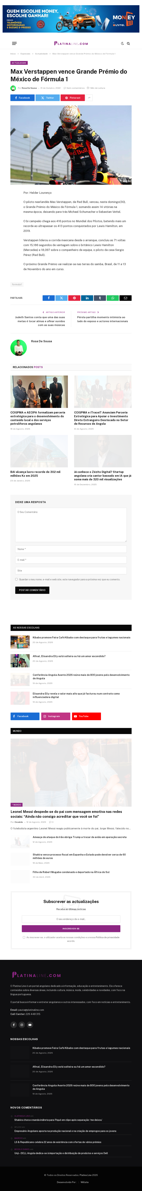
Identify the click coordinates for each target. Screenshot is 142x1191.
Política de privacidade (107, 937)
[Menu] (14, 43)
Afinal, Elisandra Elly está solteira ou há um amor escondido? (69, 656)
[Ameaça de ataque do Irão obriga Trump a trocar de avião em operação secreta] (20, 841)
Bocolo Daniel (22, 1149)
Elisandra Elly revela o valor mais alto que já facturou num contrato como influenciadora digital (76, 695)
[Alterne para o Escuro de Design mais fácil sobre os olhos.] (122, 43)
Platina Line (86, 1175)
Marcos (18, 1138)
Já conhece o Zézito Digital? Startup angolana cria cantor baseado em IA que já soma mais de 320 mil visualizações (102, 475)
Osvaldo (19, 822)
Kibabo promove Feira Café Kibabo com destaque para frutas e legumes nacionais (81, 637)
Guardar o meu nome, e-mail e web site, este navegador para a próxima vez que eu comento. (69, 579)
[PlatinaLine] (71, 43)
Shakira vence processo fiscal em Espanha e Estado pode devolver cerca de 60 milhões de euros (79, 856)
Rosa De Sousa (29, 88)
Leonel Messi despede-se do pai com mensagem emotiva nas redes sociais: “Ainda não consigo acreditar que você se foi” (66, 814)
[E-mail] (13, 237)
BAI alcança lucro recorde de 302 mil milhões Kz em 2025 (35, 473)
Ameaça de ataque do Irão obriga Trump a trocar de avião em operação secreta (80, 837)
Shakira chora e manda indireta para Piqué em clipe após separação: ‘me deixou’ (58, 1120)
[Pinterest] (13, 228)
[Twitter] (13, 210)
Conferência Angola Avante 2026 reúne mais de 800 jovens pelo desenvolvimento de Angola (81, 677)
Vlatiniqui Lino (22, 1116)
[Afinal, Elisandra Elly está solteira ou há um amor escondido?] (20, 660)
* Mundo (16, 805)
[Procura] (128, 43)
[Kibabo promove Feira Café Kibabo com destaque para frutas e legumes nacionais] (20, 642)
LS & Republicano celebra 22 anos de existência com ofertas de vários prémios (57, 1142)
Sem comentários (76, 88)
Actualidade (19, 63)
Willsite (85, 1182)
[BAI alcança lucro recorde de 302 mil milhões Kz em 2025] (39, 451)
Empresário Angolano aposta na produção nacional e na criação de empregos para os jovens (65, 1131)
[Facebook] (13, 201)
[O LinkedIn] (13, 219)
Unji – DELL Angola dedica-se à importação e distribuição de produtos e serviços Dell (61, 1153)
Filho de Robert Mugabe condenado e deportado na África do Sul (71, 872)
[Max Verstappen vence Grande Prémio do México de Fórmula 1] (71, 145)
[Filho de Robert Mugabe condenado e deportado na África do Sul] (20, 876)
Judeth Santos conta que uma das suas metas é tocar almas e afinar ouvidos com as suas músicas (40, 321)
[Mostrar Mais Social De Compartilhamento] (89, 97)
